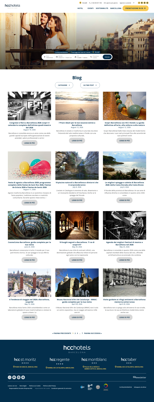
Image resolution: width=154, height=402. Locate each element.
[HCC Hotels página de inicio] (12, 6)
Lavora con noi (12, 386)
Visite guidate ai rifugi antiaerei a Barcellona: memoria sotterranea (124, 300)
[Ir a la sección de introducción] (77, 66)
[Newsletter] (134, 377)
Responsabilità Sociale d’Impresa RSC (20, 388)
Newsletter (140, 377)
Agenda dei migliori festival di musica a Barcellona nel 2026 (124, 243)
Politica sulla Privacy (49, 386)
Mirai (144, 387)
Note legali (23, 386)
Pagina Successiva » (93, 333)
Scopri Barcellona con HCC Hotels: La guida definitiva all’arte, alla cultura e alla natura (124, 124)
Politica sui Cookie (34, 386)
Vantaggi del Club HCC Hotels (81, 52)
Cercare (107, 57)
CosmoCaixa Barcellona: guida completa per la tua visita (29, 243)
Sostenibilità (102, 8)
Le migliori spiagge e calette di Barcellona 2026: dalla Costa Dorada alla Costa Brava (124, 183)
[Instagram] (139, 3)
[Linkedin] (144, 3)
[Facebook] (142, 3)
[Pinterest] (147, 3)
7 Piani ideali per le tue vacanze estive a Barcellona (77, 124)
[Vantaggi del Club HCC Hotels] (71, 52)
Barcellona (115, 8)
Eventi (91, 8)
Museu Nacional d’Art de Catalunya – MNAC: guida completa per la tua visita (77, 300)
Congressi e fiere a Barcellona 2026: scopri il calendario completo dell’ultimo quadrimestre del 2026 (29, 125)
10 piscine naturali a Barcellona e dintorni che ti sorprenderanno (77, 183)
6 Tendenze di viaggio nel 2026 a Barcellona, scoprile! (29, 300)
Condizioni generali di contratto (61, 388)
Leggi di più (29, 143)
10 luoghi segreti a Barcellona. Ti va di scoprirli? (76, 243)
